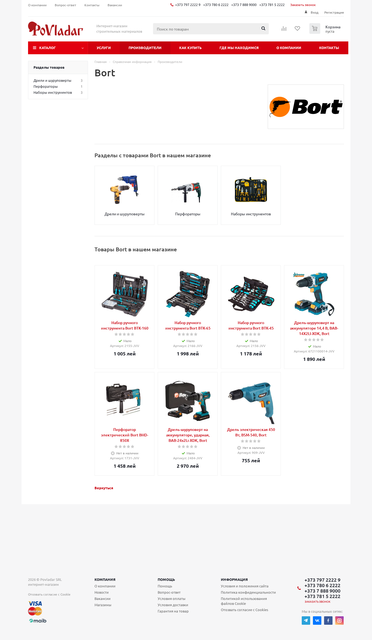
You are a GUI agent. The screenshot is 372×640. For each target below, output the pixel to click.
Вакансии (102, 598)
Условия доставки (173, 604)
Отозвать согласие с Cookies (244, 609)
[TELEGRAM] (306, 620)
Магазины (102, 604)
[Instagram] (339, 620)
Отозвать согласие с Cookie (49, 594)
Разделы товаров (49, 67)
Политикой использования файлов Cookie (244, 601)
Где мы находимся (239, 47)
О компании (288, 47)
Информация (234, 579)
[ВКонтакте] (317, 620)
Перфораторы (187, 213)
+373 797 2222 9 (187, 4)
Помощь (166, 579)
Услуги (104, 47)
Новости (101, 592)
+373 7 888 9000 (244, 4)
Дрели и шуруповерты (125, 213)
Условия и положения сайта (245, 586)
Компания (104, 579)
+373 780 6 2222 (215, 4)
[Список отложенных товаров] (297, 30)
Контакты (329, 47)
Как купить (190, 47)
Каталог (47, 47)
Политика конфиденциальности (248, 592)
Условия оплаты (171, 598)
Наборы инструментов (251, 213)
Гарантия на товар (173, 611)
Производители (145, 47)
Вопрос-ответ (169, 592)
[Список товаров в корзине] (325, 32)
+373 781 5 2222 (272, 4)
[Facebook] (328, 620)
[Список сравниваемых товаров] (284, 30)
